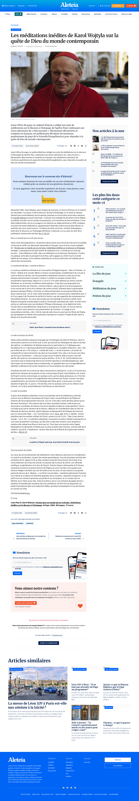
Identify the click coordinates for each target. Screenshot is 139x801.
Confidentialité (113, 794)
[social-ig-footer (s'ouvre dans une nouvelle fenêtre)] (75, 788)
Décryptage (14, 25)
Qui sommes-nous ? (47, 794)
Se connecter (106, 6)
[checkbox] (13, 567)
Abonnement (70, 771)
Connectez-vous (57, 635)
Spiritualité (97, 14)
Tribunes (54, 14)
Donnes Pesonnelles (100, 794)
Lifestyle (74, 14)
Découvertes (86, 14)
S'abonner (118, 760)
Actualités (64, 14)
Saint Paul (29, 523)
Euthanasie (77, 707)
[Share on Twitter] (78, 146)
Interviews (44, 14)
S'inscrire (17, 573)
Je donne (130, 6)
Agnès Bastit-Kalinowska (34, 46)
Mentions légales (60, 794)
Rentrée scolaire (126, 14)
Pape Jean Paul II (17, 523)
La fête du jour (102, 273)
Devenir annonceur (74, 794)
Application (69, 765)
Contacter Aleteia (87, 794)
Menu (8, 14)
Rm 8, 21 (23, 432)
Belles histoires (31, 14)
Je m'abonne (117, 6)
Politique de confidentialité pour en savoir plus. (108, 327)
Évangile (98, 281)
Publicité (68, 776)
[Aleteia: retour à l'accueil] (69, 5)
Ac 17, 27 (58, 286)
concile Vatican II (20, 218)
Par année (87, 762)
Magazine (69, 768)
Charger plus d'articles (109, 181)
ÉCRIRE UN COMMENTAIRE (48, 643)
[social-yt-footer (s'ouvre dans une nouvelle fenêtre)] (64, 788)
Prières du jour (102, 295)
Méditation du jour (104, 288)
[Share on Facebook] (71, 146)
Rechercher (33, 6)
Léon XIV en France (111, 14)
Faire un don (48, 200)
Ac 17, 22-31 (44, 233)
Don (67, 774)
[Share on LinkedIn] (75, 146)
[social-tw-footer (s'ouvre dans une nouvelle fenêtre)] (71, 788)
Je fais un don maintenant (24, 603)
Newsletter (69, 762)
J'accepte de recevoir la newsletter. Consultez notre (39, 567)
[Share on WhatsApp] (85, 146)
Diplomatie (108, 707)
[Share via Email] (82, 146)
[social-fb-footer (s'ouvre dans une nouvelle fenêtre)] (67, 788)
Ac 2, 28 (58, 414)
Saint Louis (75, 9)
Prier (17, 14)
